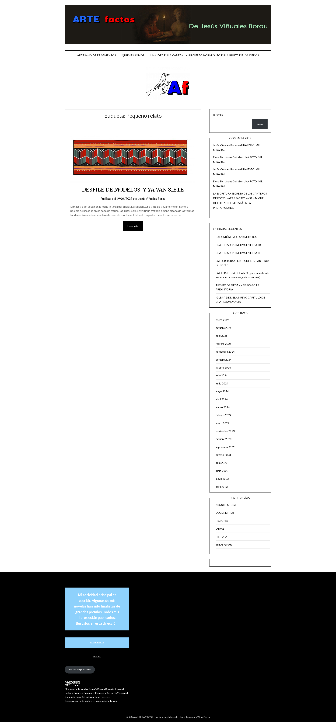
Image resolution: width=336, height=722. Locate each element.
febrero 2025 (223, 343)
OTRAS (220, 528)
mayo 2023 (222, 478)
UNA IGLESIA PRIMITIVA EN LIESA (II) (238, 245)
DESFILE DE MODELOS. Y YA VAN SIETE (133, 189)
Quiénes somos (133, 55)
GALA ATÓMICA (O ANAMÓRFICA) (236, 236)
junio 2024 (222, 383)
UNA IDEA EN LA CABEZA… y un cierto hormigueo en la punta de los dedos (204, 55)
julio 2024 (221, 375)
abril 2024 (222, 399)
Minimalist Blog (177, 717)
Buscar (218, 115)
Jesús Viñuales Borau (152, 198)
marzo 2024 (223, 407)
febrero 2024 (223, 415)
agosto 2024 (223, 367)
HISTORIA (222, 520)
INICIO (97, 656)
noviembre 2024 (225, 351)
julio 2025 (221, 335)
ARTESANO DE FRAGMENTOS (96, 55)
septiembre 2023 (225, 447)
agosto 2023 (223, 454)
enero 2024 (222, 423)
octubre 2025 (224, 327)
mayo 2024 (222, 391)
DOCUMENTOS (225, 512)
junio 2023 (222, 470)
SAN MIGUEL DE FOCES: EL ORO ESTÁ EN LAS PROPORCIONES (239, 203)
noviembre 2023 (225, 431)
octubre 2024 (224, 359)
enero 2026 (222, 319)
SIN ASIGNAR (224, 544)
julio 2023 (221, 462)
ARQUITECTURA (226, 504)
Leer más (132, 226)
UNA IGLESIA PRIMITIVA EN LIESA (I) (238, 252)
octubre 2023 (224, 438)
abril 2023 (222, 486)
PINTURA (221, 536)
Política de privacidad (79, 669)
